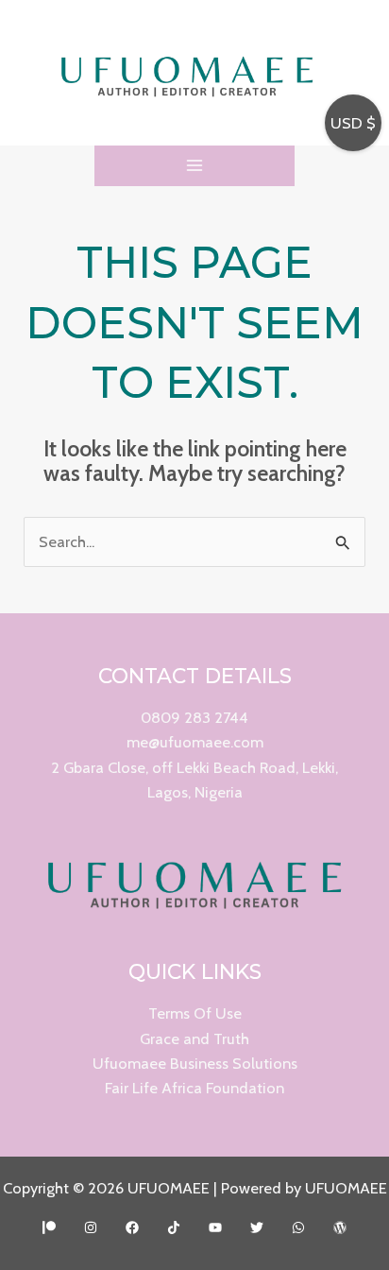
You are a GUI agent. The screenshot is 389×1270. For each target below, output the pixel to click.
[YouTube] (215, 1227)
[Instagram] (90, 1227)
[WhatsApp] (298, 1227)
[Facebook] (132, 1227)
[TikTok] (173, 1227)
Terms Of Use (195, 1013)
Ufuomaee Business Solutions (195, 1063)
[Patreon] (49, 1227)
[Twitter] (256, 1227)
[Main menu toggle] (195, 166)
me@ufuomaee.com (195, 741)
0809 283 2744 (194, 717)
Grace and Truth (194, 1038)
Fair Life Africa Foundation (194, 1087)
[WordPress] (340, 1227)
